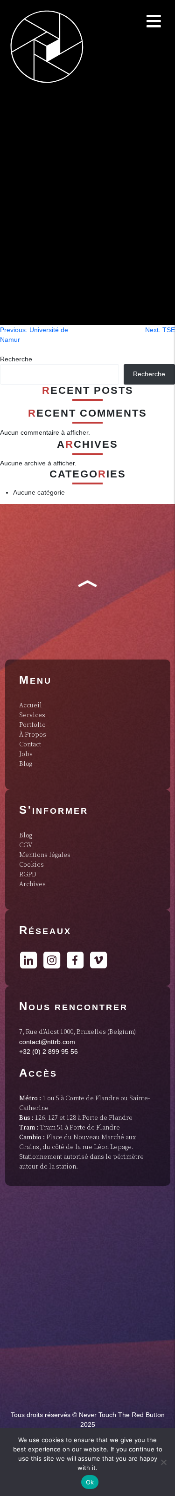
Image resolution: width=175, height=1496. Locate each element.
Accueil (30, 705)
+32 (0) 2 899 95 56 (48, 1051)
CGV (25, 845)
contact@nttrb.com (47, 1041)
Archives (32, 884)
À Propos (32, 735)
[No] (163, 1462)
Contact (30, 744)
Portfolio (32, 725)
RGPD (27, 874)
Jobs (26, 754)
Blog (25, 764)
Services (32, 715)
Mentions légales (44, 855)
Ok (90, 1482)
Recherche (16, 359)
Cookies (31, 865)
